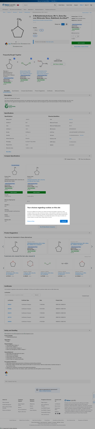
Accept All (64, 221)
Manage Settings (30, 221)
